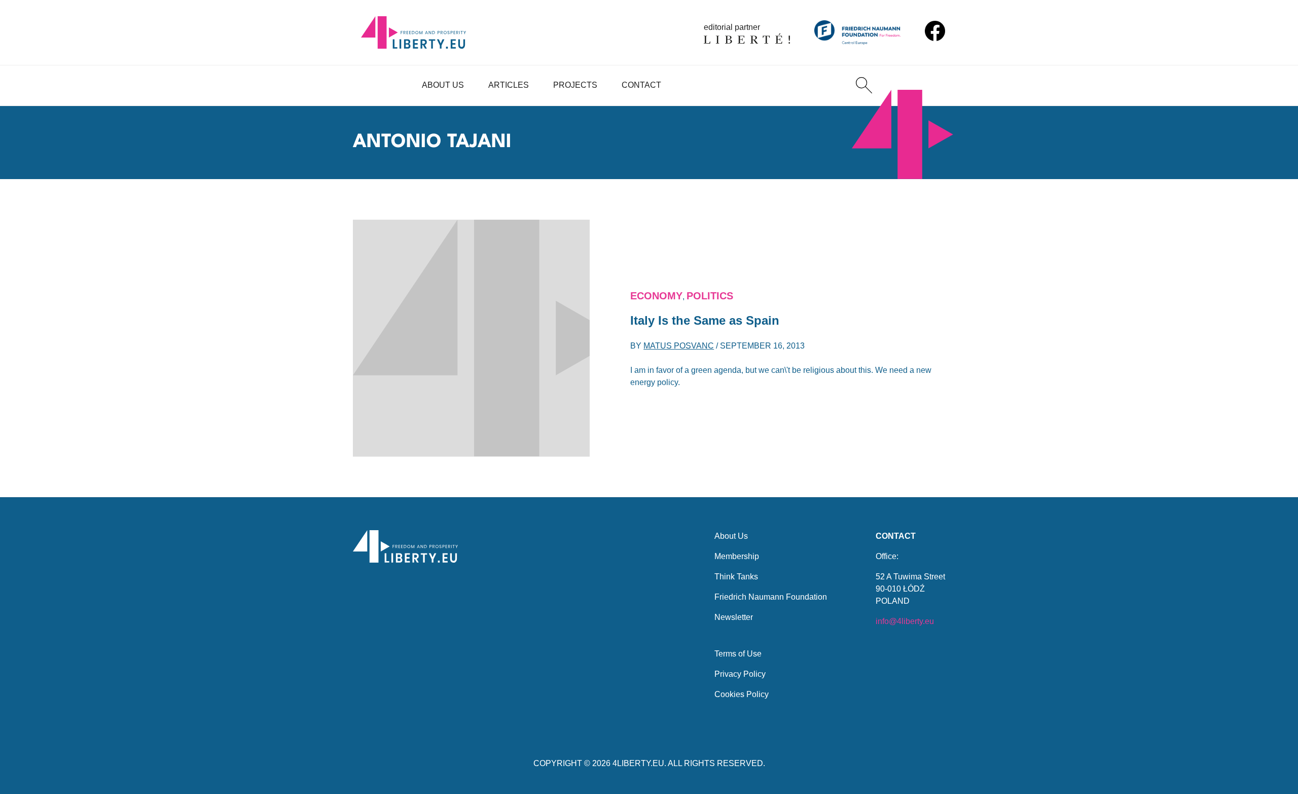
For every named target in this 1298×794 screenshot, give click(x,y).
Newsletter (733, 617)
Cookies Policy (741, 694)
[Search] (864, 85)
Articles (508, 85)
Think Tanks (736, 576)
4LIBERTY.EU (638, 763)
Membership (736, 556)
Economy (656, 295)
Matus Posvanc (678, 345)
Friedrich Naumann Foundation (770, 597)
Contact (641, 85)
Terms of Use (738, 653)
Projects (575, 85)
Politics (710, 295)
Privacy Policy (740, 674)
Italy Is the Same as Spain (704, 320)
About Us (443, 85)
